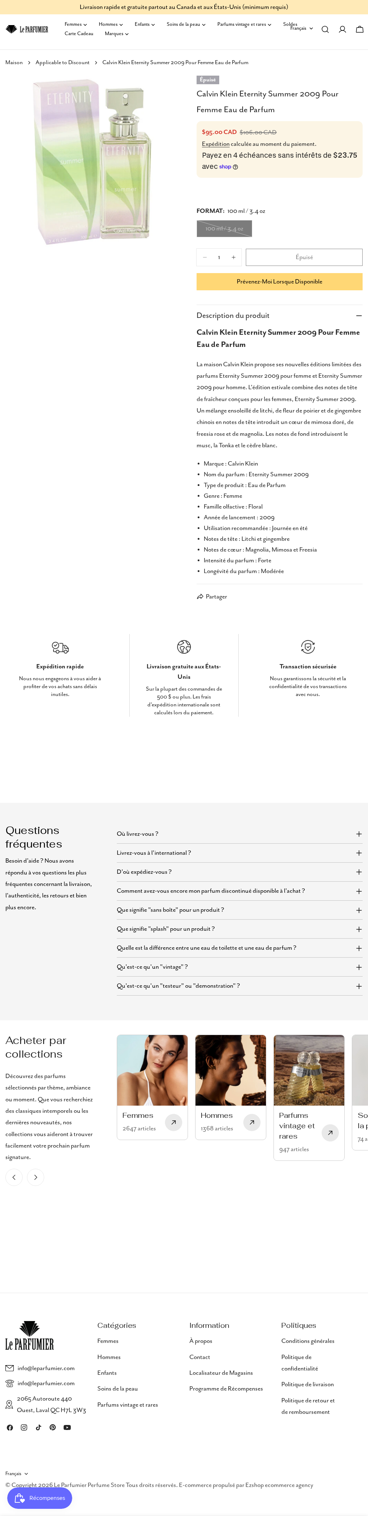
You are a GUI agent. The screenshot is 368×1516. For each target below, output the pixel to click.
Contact (199, 1357)
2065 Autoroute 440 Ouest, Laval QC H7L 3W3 (51, 1404)
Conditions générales (308, 1341)
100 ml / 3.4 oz (229, 231)
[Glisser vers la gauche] (14, 1177)
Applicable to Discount (62, 62)
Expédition (216, 144)
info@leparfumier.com (46, 1368)
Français (13, 1474)
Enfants (107, 1373)
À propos (200, 1341)
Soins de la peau (117, 1388)
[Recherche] (325, 29)
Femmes (108, 1341)
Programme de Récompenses (226, 1388)
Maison (14, 62)
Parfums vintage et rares (127, 1404)
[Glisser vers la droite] (35, 1177)
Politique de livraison (307, 1384)
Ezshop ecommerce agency (279, 1485)
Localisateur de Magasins (221, 1373)
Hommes (109, 1357)
